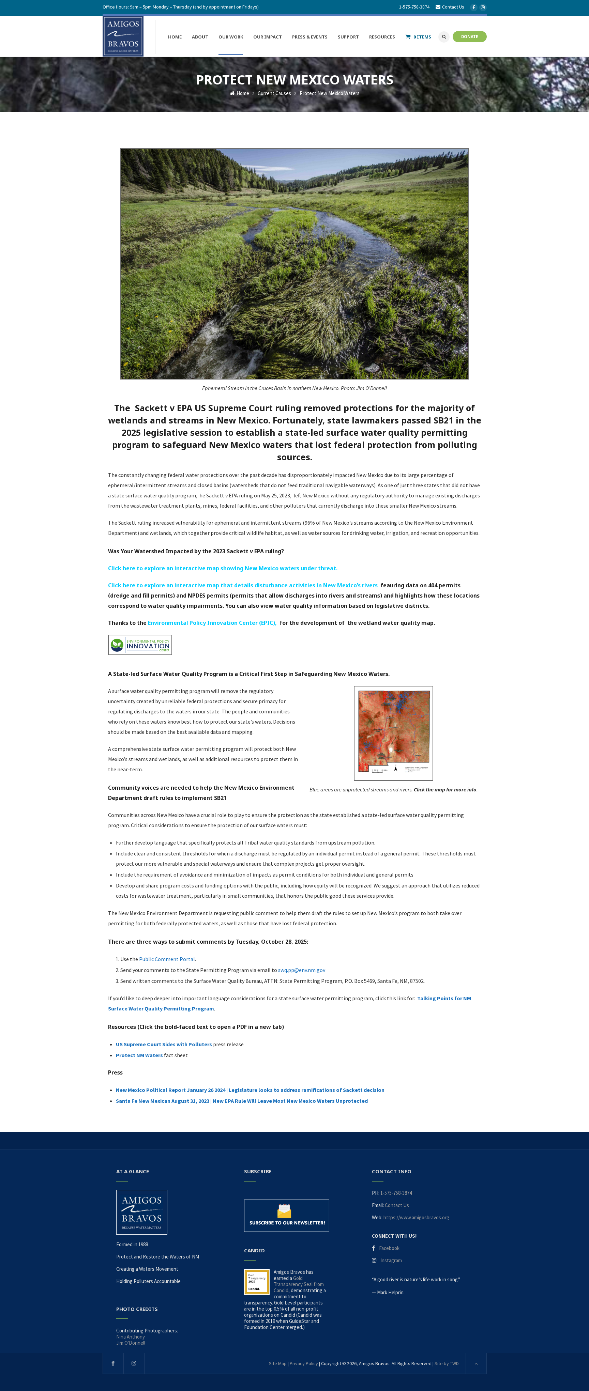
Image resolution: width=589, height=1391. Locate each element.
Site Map (278, 1363)
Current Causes (274, 93)
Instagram (391, 1260)
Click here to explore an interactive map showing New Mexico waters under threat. (222, 568)
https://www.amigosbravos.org (416, 1217)
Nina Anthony (130, 1336)
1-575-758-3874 (414, 7)
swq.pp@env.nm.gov (301, 970)
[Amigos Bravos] (123, 36)
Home (242, 93)
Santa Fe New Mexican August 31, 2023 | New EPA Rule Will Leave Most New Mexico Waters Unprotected (242, 1100)
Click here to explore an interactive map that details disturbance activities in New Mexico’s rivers (243, 585)
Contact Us (397, 1205)
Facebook (389, 1248)
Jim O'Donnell (130, 1343)
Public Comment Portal (167, 959)
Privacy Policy (304, 1363)
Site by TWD (447, 1363)
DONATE (469, 36)
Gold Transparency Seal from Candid (299, 1284)
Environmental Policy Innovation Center (203, 623)
